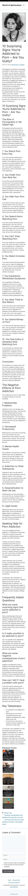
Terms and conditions (14, 882)
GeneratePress (14, 887)
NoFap (6, 813)
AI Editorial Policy (14, 894)
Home (9, 880)
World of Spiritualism (12, 5)
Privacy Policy (16, 880)
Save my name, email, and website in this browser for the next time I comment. (14, 864)
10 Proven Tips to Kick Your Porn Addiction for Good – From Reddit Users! (13, 822)
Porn (10, 813)
